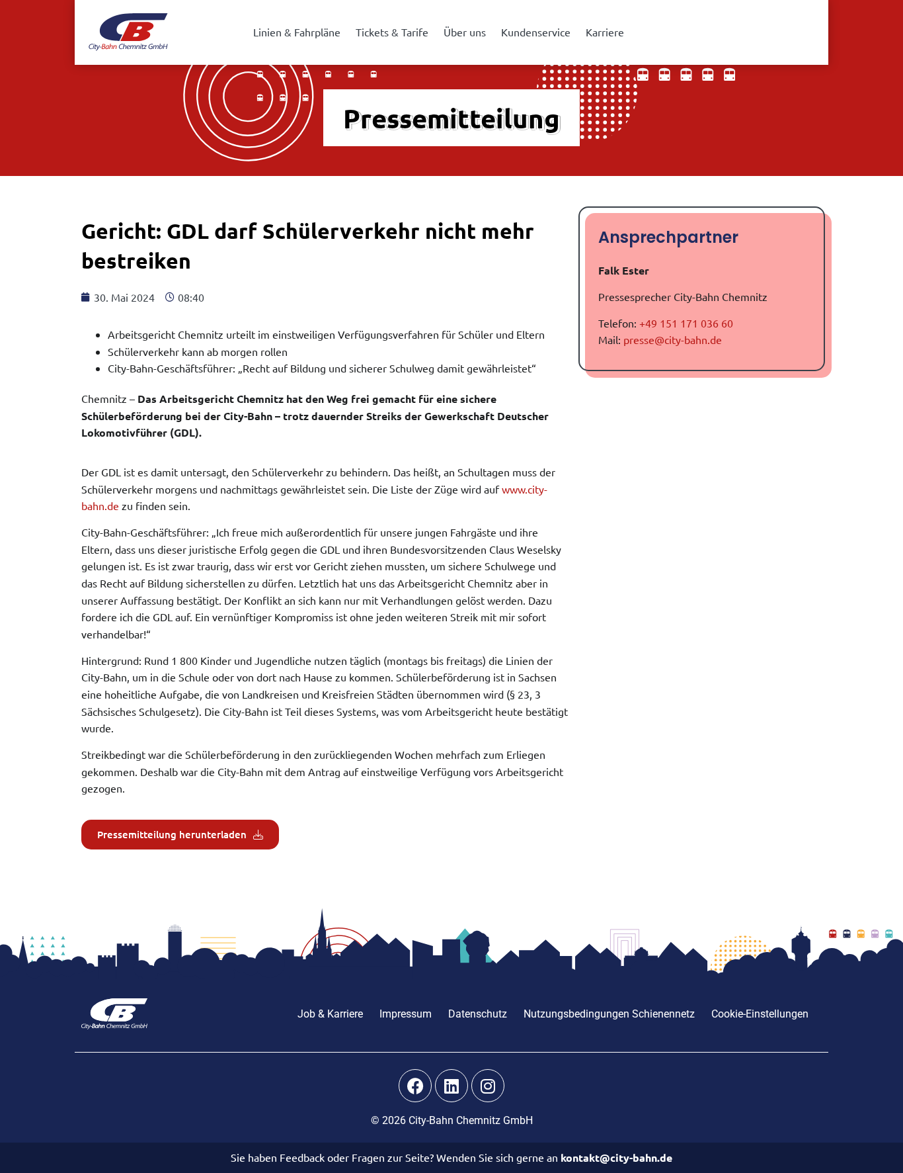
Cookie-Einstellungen (759, 1014)
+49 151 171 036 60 (686, 322)
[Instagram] (487, 1085)
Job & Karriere (330, 1014)
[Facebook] (415, 1085)
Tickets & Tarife (392, 31)
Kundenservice (535, 31)
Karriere (605, 31)
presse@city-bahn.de (672, 339)
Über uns (465, 31)
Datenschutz (477, 1014)
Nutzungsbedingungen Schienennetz (609, 1014)
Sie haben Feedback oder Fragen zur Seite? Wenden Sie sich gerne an (451, 1157)
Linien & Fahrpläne (296, 31)
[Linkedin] (451, 1085)
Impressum (405, 1014)
